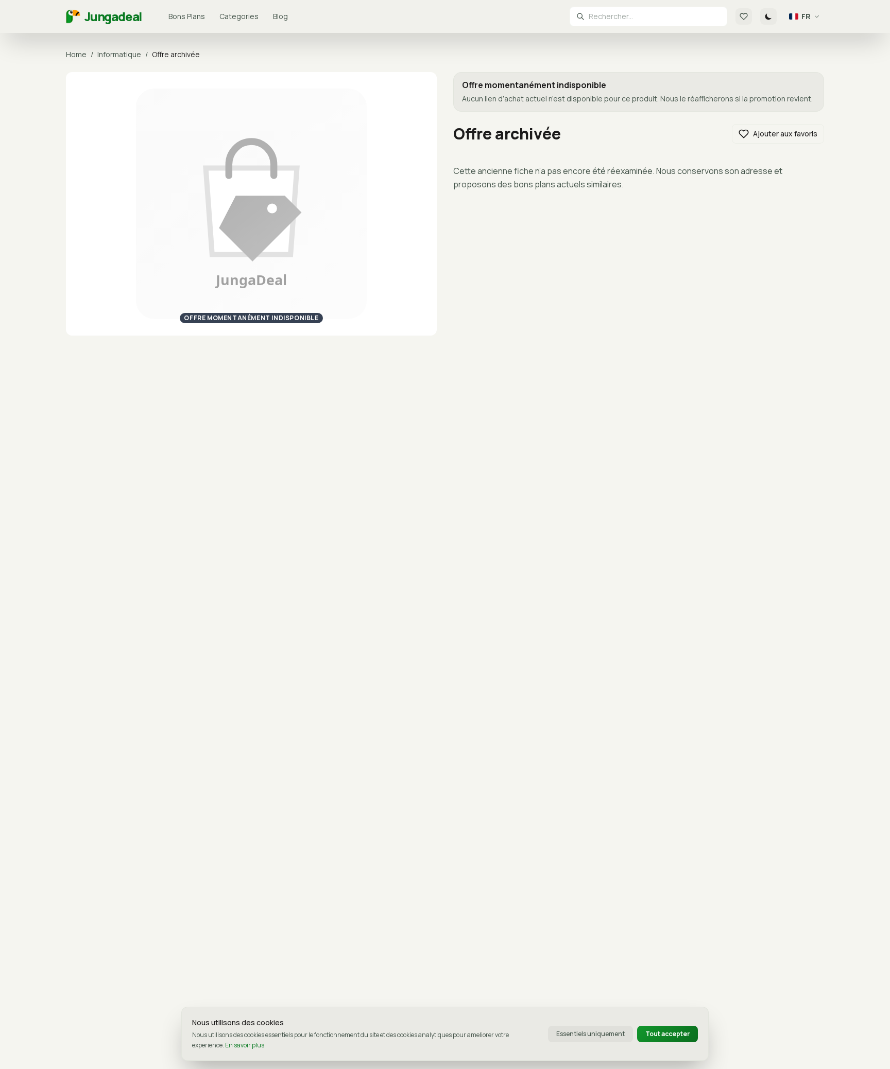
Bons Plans (186, 16)
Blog (280, 16)
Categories (239, 16)
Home (76, 54)
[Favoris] (743, 16)
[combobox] (655, 16)
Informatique (119, 54)
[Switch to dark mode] (768, 16)
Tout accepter (667, 1033)
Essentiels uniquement (590, 1033)
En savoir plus (244, 1045)
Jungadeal (113, 16)
